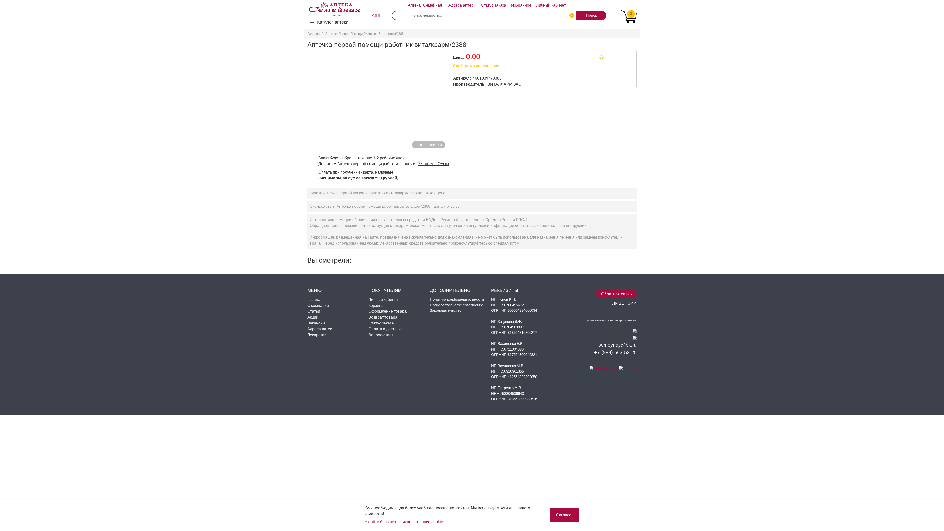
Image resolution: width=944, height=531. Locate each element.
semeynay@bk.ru (617, 345)
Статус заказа (493, 5)
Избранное (521, 5)
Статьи (313, 311)
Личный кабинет (383, 299)
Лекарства (316, 335)
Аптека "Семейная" (425, 5)
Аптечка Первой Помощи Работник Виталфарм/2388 (364, 34)
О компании (318, 305)
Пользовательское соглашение (456, 305)
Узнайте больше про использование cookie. (404, 522)
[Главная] (332, 6)
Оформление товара (388, 311)
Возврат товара (383, 317)
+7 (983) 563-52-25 (615, 352)
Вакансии (316, 323)
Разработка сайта (617, 359)
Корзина (376, 305)
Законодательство (445, 310)
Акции (312, 317)
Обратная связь (616, 294)
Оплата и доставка (386, 329)
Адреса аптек (460, 5)
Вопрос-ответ (381, 335)
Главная (314, 34)
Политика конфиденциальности (457, 299)
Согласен (565, 515)
